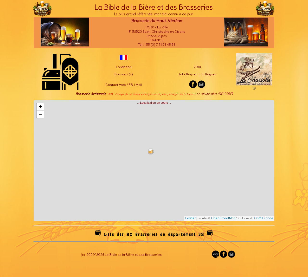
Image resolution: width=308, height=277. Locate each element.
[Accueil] (42, 14)
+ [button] (40, 107)
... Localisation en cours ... (156, 160)
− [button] (40, 114)
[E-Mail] (201, 87)
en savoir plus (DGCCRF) (214, 94)
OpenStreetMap (223, 218)
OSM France (263, 218)
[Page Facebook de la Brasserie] (193, 87)
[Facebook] (223, 256)
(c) (83, 254)
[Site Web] (215, 256)
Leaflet (190, 218)
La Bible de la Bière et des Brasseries (153, 7)
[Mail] (231, 256)
